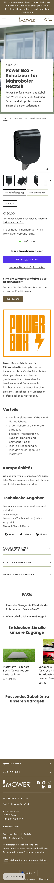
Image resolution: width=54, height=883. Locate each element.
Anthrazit (10, 203)
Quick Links (12, 763)
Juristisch (12, 772)
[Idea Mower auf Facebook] (38, 783)
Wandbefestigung (14, 192)
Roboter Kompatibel (18, 562)
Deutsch (43, 879)
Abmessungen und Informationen (16, 549)
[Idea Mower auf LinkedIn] (43, 787)
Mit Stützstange (37, 192)
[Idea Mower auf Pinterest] (43, 783)
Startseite (7, 118)
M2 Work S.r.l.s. (16, 798)
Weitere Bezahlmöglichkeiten (27, 267)
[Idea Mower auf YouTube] (49, 787)
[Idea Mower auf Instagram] (49, 783)
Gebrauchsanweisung (19, 574)
